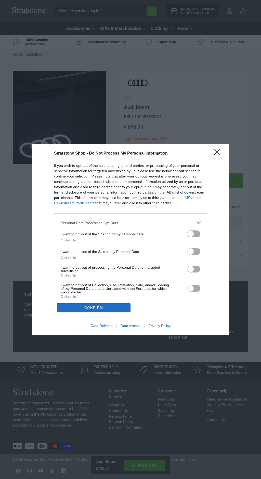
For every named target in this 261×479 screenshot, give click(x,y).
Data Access (130, 326)
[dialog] (130, 239)
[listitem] (130, 222)
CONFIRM (93, 308)
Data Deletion (102, 326)
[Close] (219, 153)
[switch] (193, 233)
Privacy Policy (159, 326)
